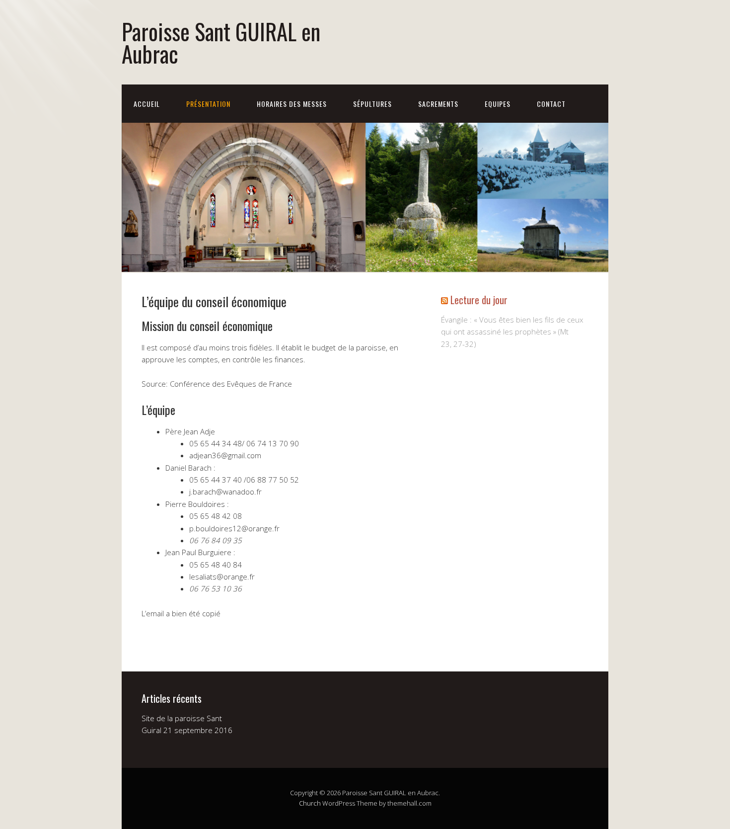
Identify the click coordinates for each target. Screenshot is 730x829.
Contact (551, 103)
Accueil (147, 103)
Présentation (208, 103)
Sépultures (372, 103)
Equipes (498, 103)
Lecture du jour (479, 299)
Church (310, 803)
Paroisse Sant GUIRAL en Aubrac (221, 42)
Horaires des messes (292, 103)
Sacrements (438, 103)
